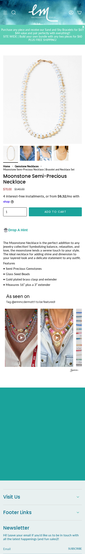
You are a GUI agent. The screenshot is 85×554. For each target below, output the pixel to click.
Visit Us (11, 497)
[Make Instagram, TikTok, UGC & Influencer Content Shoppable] (74, 371)
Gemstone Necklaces (27, 166)
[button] (20, 338)
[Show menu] (5, 12)
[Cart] (79, 12)
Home (6, 166)
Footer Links (17, 512)
